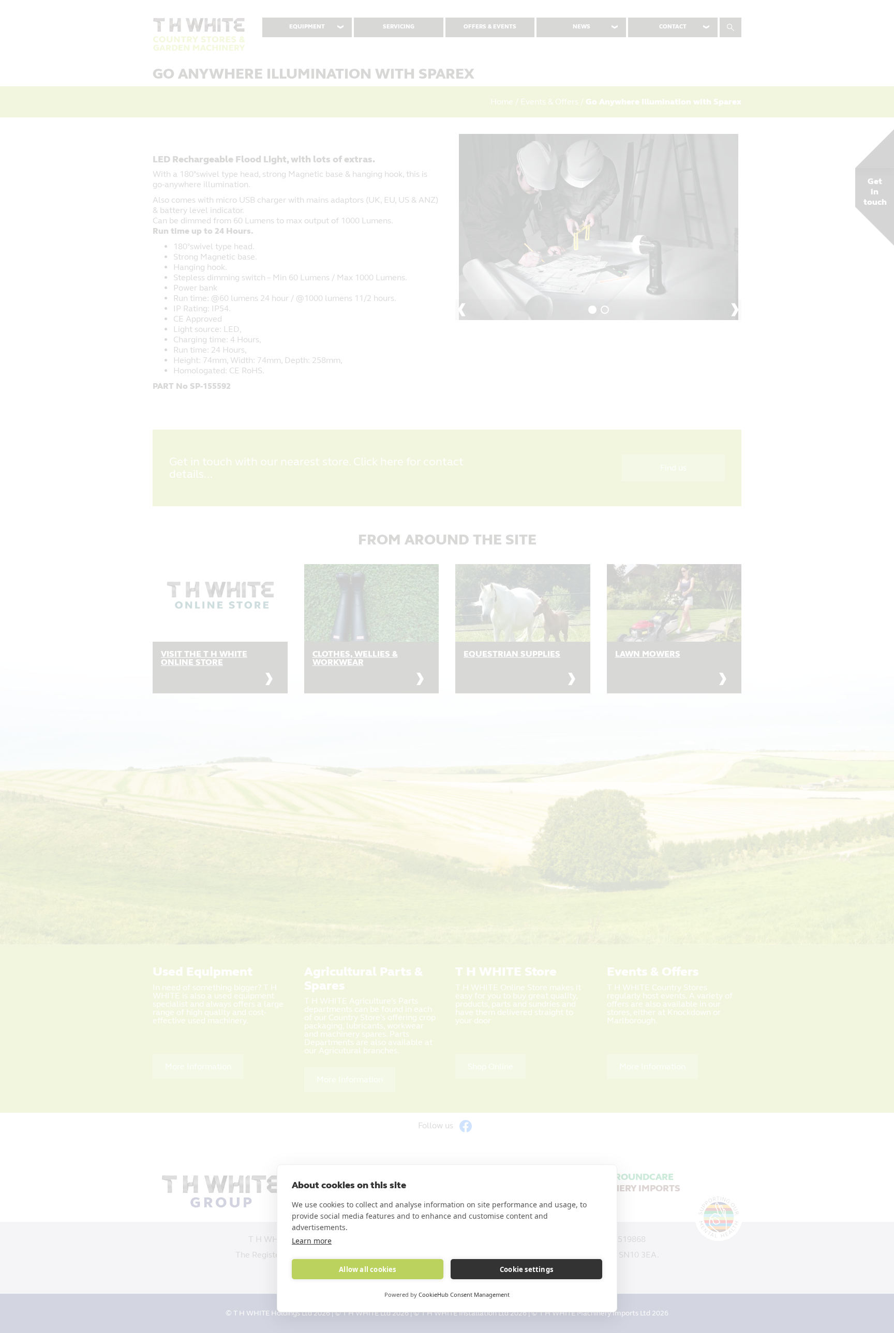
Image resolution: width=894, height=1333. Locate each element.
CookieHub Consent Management (464, 1294)
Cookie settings (526, 1269)
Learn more (312, 1241)
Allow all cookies (367, 1269)
